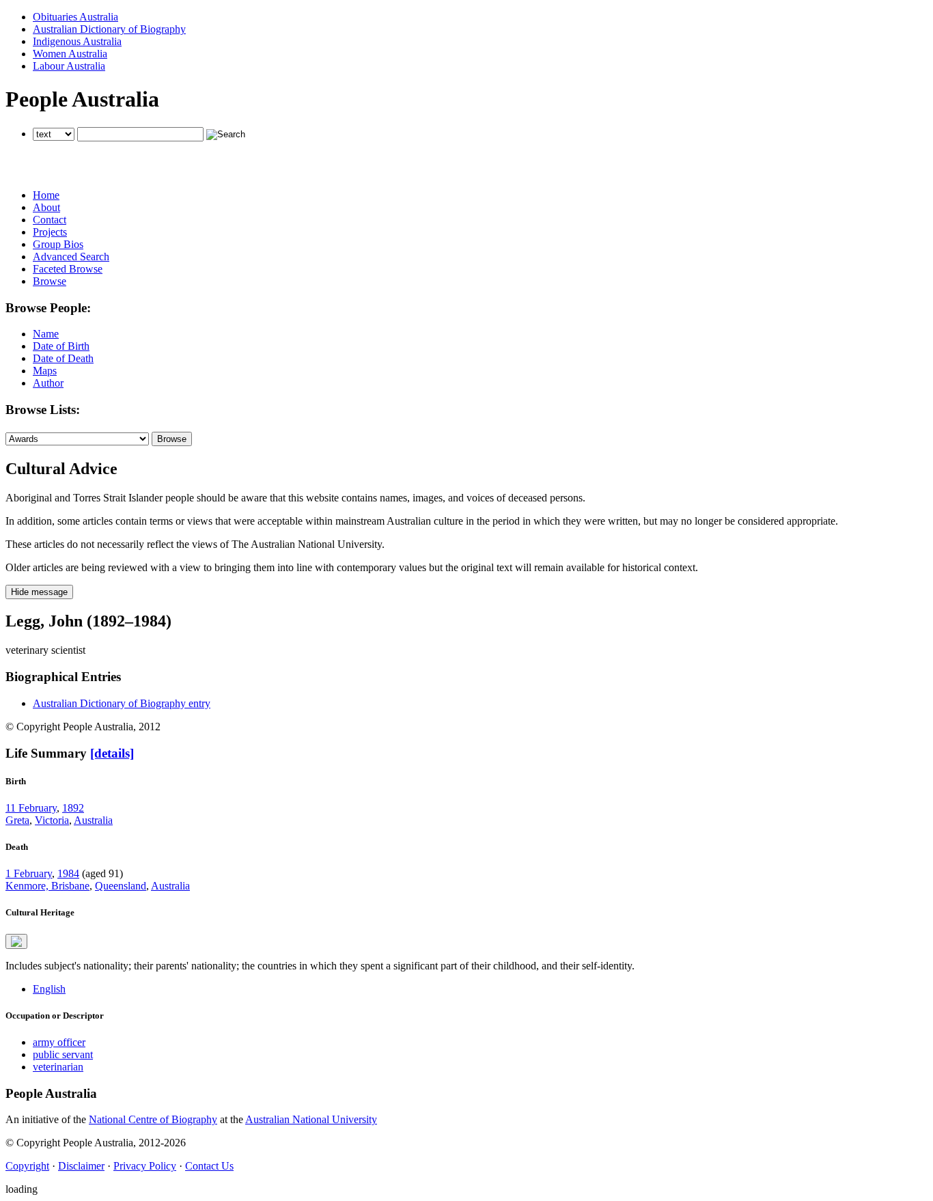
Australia (93, 820)
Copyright (27, 1166)
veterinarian (58, 1067)
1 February (28, 873)
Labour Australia (69, 66)
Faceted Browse (67, 269)
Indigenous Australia (77, 41)
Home (46, 195)
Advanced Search (71, 256)
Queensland (120, 886)
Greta (17, 820)
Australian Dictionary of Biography (109, 29)
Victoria (52, 820)
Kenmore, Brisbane (47, 886)
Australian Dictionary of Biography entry (121, 703)
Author (48, 383)
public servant (63, 1054)
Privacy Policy (144, 1166)
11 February (31, 808)
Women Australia (70, 53)
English (49, 989)
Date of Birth (61, 346)
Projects (50, 232)
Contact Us (209, 1166)
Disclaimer (81, 1166)
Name (46, 334)
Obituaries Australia (75, 17)
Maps (45, 370)
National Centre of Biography (153, 1119)
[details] (112, 753)
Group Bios (58, 244)
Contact (49, 219)
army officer (59, 1042)
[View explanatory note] (16, 941)
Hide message (39, 592)
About (46, 207)
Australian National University (311, 1119)
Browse (49, 281)
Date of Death (63, 358)
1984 (68, 873)
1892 (73, 808)
